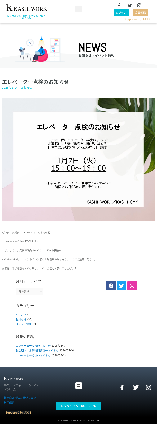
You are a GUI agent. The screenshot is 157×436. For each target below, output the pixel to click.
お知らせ (26, 87)
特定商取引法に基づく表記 (20, 398)
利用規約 (9, 402)
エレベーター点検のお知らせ (33, 345)
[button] (78, 9)
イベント (21, 314)
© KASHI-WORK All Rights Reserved (78, 420)
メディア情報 (24, 324)
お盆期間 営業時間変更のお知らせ (37, 350)
